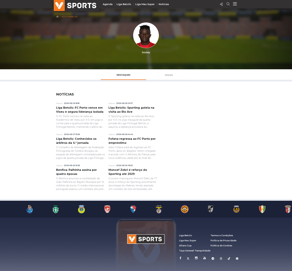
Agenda (108, 4)
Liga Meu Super (145, 4)
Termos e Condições (222, 235)
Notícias (164, 4)
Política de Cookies (221, 245)
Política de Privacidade (223, 240)
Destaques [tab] (123, 75)
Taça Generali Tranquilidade (194, 250)
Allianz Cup (185, 245)
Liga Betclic (124, 4)
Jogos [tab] (169, 75)
